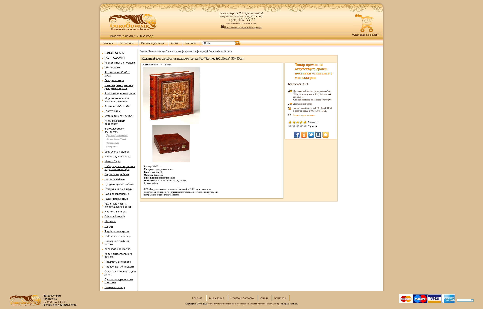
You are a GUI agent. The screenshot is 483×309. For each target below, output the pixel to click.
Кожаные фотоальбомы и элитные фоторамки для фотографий (178, 51)
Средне (297, 126)
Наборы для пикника (117, 156)
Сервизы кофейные (117, 174)
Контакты (190, 43)
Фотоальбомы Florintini (221, 51)
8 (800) (323, 108)
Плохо (294, 126)
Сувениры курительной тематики (119, 281)
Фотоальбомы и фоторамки (114, 130)
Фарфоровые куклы (117, 231)
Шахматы (110, 221)
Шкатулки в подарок (117, 151)
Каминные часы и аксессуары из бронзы (118, 205)
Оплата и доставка (152, 43)
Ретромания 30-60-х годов (117, 74)
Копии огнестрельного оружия (118, 255)
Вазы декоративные (117, 193)
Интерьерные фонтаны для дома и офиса (119, 87)
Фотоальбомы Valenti (116, 139)
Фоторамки (111, 146)
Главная (108, 43)
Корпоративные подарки (120, 62)
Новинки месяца (115, 287)
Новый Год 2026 (115, 52)
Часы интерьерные (116, 198)
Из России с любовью (118, 236)
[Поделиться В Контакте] (318, 135)
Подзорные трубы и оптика (117, 242)
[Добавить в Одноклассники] (304, 135)
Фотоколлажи (112, 143)
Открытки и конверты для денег (120, 273)
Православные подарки (119, 266)
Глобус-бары (112, 110)
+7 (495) (55, 301)
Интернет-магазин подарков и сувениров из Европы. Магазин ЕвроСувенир (243, 303)
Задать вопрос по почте (304, 115)
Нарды (109, 226)
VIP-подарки (112, 67)
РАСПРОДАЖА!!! (115, 57)
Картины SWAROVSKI (118, 105)
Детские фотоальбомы (117, 135)
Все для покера (114, 80)
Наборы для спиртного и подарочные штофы (120, 168)
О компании (127, 43)
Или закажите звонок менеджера (242, 27)
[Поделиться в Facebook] (297, 135)
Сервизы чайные (115, 179)
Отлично (305, 126)
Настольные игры (115, 211)
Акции (174, 43)
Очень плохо (290, 126)
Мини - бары (112, 161)
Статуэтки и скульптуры (119, 188)
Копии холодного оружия (120, 93)
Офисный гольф (115, 216)
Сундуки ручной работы (119, 184)
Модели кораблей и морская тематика (117, 100)
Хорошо (301, 126)
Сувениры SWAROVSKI (119, 115)
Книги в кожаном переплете (115, 122)
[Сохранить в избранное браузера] (325, 135)
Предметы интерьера (118, 261)
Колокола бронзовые (117, 248)
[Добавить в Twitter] (311, 135)
